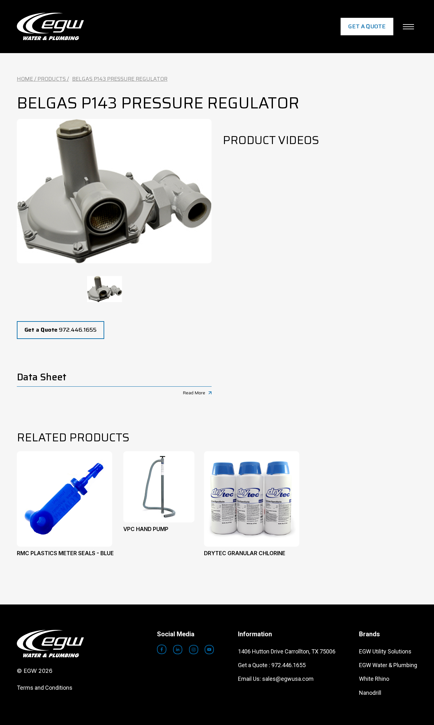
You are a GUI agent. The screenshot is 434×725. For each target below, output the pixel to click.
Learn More (64, 490)
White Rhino (374, 678)
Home (25, 79)
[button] (408, 26)
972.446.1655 (60, 329)
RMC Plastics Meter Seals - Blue (65, 553)
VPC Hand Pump (145, 529)
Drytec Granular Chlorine (244, 553)
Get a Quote (367, 26)
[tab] (104, 289)
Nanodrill (370, 692)
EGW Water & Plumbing (388, 665)
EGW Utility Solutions (385, 651)
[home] (50, 26)
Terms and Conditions (44, 687)
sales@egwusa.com (288, 678)
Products (51, 79)
